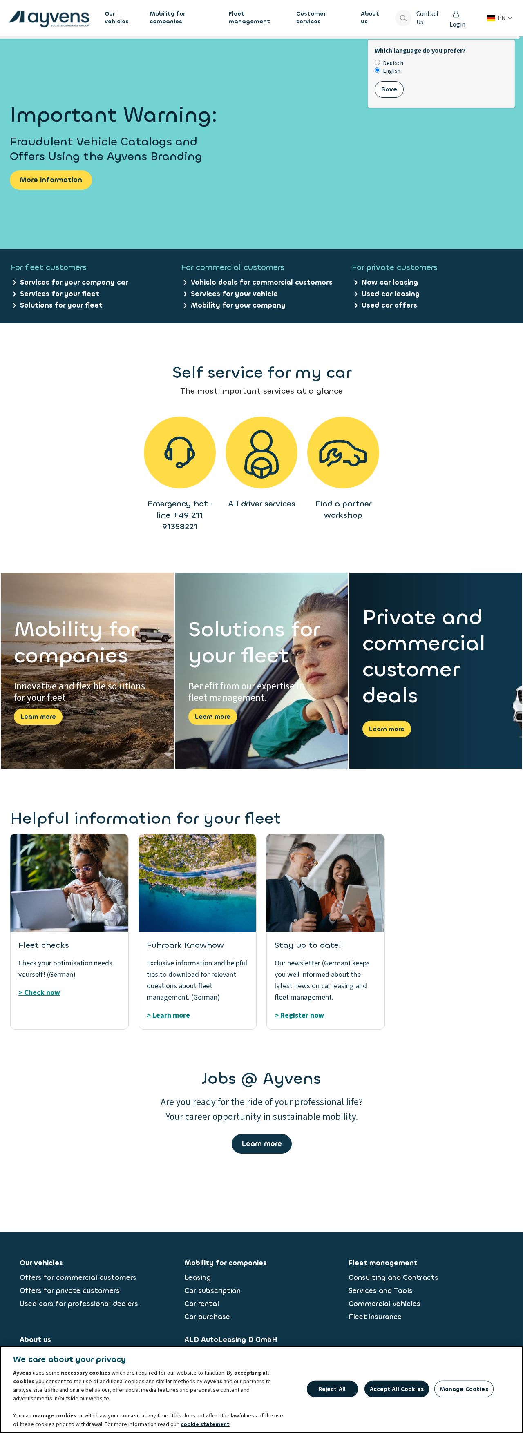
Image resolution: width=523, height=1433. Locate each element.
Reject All (332, 1388)
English (391, 71)
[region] (261, 1389)
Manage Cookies (464, 1388)
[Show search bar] (403, 18)
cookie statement (205, 1424)
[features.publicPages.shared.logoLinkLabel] (49, 18)
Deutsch (393, 63)
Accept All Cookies (397, 1388)
